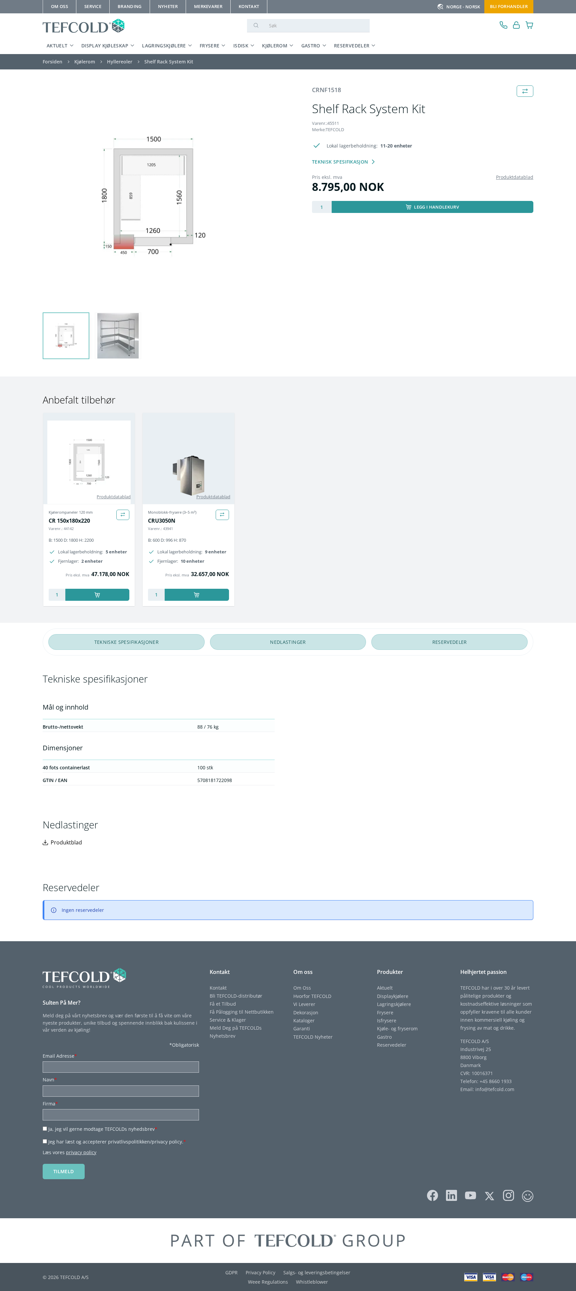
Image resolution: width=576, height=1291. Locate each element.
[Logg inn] (516, 25)
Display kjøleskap (104, 45)
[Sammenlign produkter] (122, 515)
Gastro (310, 45)
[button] (66, 335)
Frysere (210, 45)
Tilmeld (63, 1171)
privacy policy (81, 1152)
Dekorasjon (305, 1012)
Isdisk (240, 45)
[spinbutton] (322, 207)
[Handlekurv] (529, 25)
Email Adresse (60, 1056)
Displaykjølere (392, 996)
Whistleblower (312, 1282)
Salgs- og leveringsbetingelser (316, 1272)
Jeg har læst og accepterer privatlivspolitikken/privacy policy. (117, 1141)
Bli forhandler (509, 6)
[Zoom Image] (153, 196)
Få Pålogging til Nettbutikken (242, 1012)
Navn (50, 1079)
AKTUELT (57, 45)
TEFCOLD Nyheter (313, 1037)
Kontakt (218, 988)
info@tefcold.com (494, 1089)
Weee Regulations (268, 1282)
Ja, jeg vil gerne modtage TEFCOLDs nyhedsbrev (102, 1129)
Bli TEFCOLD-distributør (236, 996)
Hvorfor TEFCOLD (312, 996)
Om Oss (302, 988)
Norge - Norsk (463, 7)
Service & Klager (228, 1020)
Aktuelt (385, 988)
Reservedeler (351, 45)
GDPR (231, 1272)
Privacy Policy (260, 1272)
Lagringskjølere (164, 45)
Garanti (301, 1028)
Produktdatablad (514, 177)
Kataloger (304, 1020)
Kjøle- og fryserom (397, 1028)
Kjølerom (274, 45)
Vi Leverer (304, 1004)
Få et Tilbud (223, 1004)
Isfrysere (386, 1020)
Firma (50, 1103)
